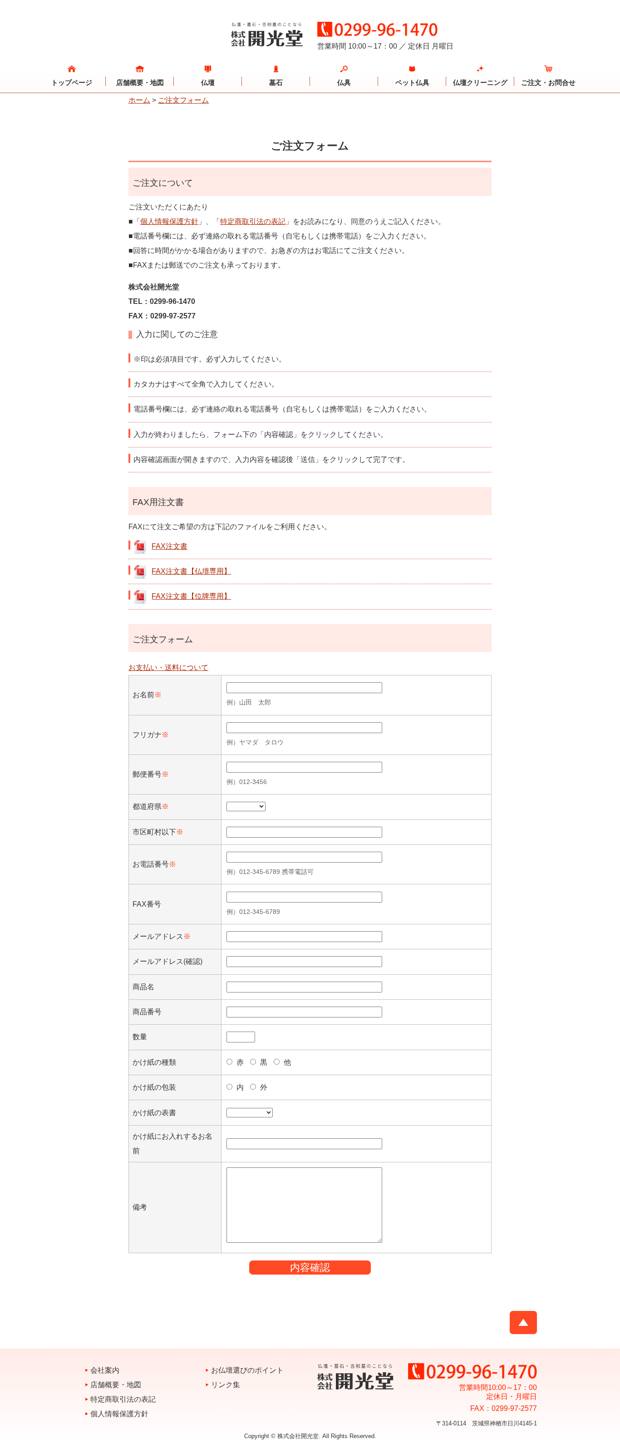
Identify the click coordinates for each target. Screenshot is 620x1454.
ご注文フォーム (183, 100)
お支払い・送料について (168, 667)
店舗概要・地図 (140, 82)
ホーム (139, 100)
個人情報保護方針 (169, 221)
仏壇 (208, 82)
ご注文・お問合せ (548, 82)
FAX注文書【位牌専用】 (191, 596)
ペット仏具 (412, 82)
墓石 (276, 82)
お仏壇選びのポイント (247, 1370)
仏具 (344, 82)
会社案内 (104, 1370)
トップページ (71, 82)
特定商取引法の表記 (252, 221)
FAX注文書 (169, 546)
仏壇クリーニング (480, 82)
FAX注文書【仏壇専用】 (191, 571)
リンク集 (225, 1385)
